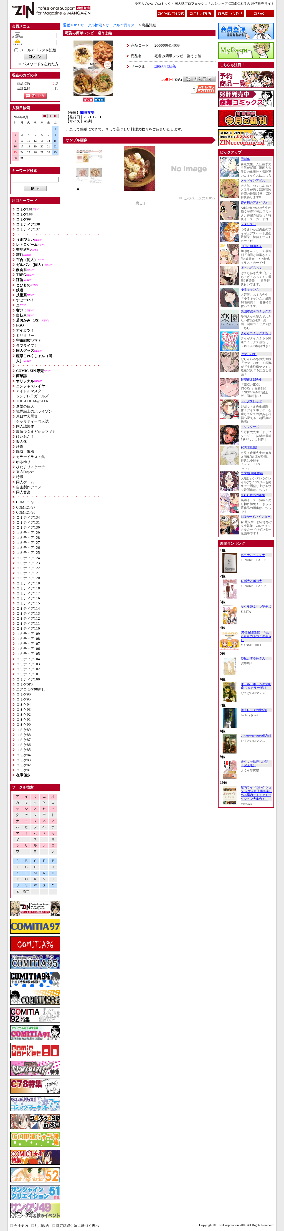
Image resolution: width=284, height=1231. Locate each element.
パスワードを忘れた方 (40, 64)
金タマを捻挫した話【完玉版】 (254, 763)
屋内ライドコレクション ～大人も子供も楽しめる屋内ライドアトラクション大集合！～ (256, 793)
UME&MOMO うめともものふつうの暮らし (256, 636)
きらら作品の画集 (253, 495)
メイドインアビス (253, 180)
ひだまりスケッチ (30, 467)
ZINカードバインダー (255, 516)
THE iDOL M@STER (32, 401)
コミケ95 (23, 699)
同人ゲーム (25, 482)
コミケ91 (23, 719)
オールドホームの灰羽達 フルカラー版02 (256, 686)
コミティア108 (28, 639)
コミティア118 (28, 588)
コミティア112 (28, 618)
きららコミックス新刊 (256, 333)
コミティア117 (28, 593)
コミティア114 (28, 608)
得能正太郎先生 (251, 379)
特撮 (19, 477)
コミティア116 (28, 598)
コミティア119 (28, 583)
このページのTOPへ (199, 198)
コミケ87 (23, 740)
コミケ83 (23, 760)
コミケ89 (23, 730)
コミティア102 (28, 669)
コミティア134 (28, 517)
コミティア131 (28, 522)
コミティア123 (28, 563)
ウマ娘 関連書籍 (252, 473)
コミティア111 (28, 623)
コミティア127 (28, 543)
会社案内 (21, 1226)
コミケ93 (23, 709)
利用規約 (42, 1226)
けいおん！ (25, 436)
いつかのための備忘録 (256, 735)
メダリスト (248, 224)
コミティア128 (28, 538)
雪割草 (245, 158)
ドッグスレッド (251, 401)
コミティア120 (28, 578)
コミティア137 (28, 229)
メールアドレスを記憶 (38, 50)
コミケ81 (23, 770)
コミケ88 (23, 735)
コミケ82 (23, 765)
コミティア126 (28, 548)
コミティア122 (28, 568)
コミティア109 (28, 634)
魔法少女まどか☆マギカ (36, 431)
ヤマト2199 (249, 354)
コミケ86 (23, 745)
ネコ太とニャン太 (253, 555)
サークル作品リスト (122, 25)
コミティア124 (28, 558)
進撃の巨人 (25, 406)
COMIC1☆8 (26, 502)
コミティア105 (28, 654)
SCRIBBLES (249, 447)
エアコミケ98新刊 (30, 689)
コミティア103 (28, 664)
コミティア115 (28, 603)
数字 (26, 891)
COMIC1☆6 (26, 512)
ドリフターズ (250, 426)
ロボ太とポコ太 (251, 580)
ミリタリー (25, 335)
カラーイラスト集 (30, 457)
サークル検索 (91, 25)
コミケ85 (23, 750)
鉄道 (19, 446)
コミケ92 (23, 714)
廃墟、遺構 (25, 451)
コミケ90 (23, 724)
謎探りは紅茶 (165, 66)
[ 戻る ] (139, 203)
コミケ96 (23, 694)
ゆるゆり (23, 462)
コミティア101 (28, 674)
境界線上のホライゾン (34, 411)
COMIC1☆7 (26, 507)
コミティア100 (28, 679)
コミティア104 (28, 659)
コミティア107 (28, 644)
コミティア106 (28, 649)
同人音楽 (23, 492)
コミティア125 (28, 553)
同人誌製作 (25, 426)
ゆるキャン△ (250, 289)
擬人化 (21, 441)
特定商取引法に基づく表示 (77, 1226)
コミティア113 (28, 613)
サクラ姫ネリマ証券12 (256, 606)
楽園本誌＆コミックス (256, 311)
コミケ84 (23, 755)
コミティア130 (28, 527)
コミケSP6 (24, 684)
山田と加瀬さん (251, 246)
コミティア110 (28, 628)
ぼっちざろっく (251, 267)
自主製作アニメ (28, 487)
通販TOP (70, 25)
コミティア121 (28, 573)
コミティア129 (28, 533)
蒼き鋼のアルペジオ (254, 202)
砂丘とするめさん (253, 658)
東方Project (25, 472)
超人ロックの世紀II (254, 710)
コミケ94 (23, 704)
